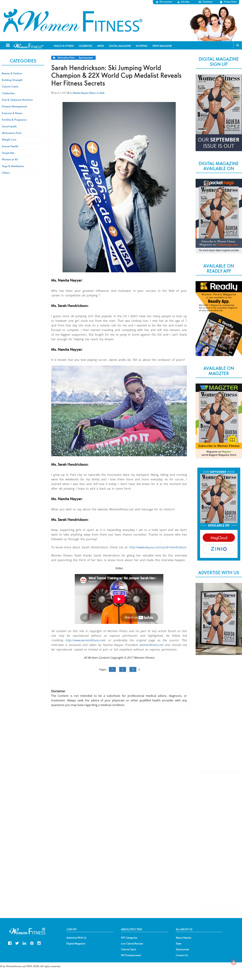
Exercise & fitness (12, 113)
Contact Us (182, 955)
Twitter (17, 943)
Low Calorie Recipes (132, 943)
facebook (10, 943)
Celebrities (8, 93)
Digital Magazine (75, 943)
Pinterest (32, 943)
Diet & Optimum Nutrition (17, 99)
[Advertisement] (219, 717)
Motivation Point (66, 57)
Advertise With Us (76, 937)
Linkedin (24, 943)
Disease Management (14, 106)
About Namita (183, 937)
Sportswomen (86, 57)
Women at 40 (10, 159)
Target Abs (8, 153)
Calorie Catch (10, 86)
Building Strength (12, 80)
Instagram (39, 943)
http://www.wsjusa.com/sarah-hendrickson (158, 547)
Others (6, 172)
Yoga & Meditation (13, 166)
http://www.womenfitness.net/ (85, 640)
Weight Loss (9, 139)
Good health (9, 126)
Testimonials (182, 949)
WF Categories (129, 937)
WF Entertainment (131, 955)
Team (178, 943)
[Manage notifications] (234, 962)
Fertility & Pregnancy (14, 119)
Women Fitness (72, 20)
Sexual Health (10, 146)
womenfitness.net (151, 645)
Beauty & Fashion (12, 73)
